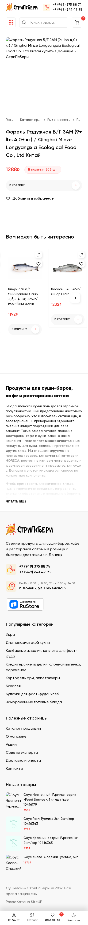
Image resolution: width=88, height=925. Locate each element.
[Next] (75, 298)
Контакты (74, 920)
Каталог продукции (31, 119)
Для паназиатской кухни (28, 643)
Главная (10, 119)
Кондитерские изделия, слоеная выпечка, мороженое (43, 667)
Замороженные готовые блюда (34, 702)
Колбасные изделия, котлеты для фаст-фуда (41, 653)
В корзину (43, 185)
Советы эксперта (22, 753)
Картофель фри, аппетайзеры (33, 678)
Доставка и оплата (23, 761)
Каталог (32, 920)
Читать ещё (16, 501)
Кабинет (13, 920)
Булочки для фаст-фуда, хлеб (32, 694)
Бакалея (13, 686)
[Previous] (13, 298)
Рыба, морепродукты (59, 119)
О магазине (16, 737)
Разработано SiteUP (24, 902)
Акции (11, 745)
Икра (10, 635)
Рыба (79, 119)
